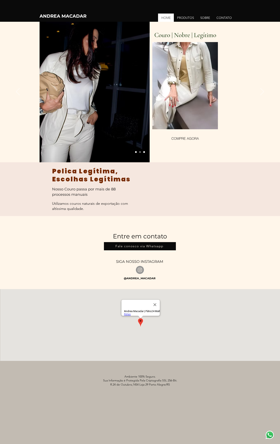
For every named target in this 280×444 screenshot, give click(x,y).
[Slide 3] (144, 152)
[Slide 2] (140, 152)
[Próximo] (262, 92)
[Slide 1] (136, 152)
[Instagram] (140, 270)
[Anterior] (18, 92)
